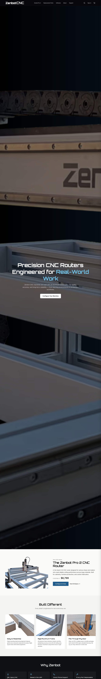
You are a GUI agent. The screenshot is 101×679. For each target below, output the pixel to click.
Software (58, 3)
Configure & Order (60, 584)
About (64, 3)
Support (71, 3)
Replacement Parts (48, 3)
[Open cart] (94, 3)
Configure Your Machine (51, 296)
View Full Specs (74, 584)
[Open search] (84, 3)
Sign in (89, 3)
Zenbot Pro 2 (37, 3)
